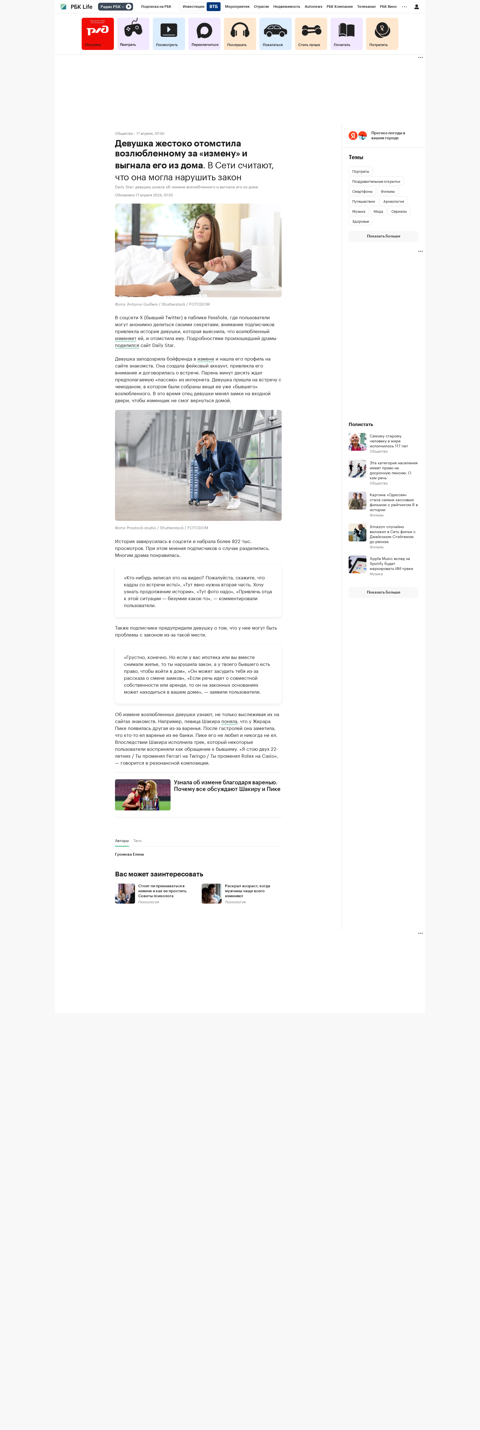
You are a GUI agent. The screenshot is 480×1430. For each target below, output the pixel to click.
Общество (124, 133)
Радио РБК (111, 7)
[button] (198, 465)
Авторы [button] (122, 840)
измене (206, 358)
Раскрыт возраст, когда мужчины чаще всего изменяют (247, 891)
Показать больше (383, 236)
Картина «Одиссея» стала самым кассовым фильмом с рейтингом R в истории (394, 502)
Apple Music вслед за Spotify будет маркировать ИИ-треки (391, 563)
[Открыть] (123, 7)
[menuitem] (156, 6)
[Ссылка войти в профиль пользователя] (416, 6)
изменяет (125, 337)
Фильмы (377, 514)
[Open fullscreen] (271, 419)
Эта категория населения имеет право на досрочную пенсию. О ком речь (394, 470)
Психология (148, 901)
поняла (229, 720)
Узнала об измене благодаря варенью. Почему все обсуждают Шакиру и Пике (227, 786)
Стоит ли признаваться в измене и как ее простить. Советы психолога (162, 891)
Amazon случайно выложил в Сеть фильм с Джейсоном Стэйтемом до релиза (393, 534)
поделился (127, 344)
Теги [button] (137, 840)
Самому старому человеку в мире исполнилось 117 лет (389, 440)
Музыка (376, 573)
